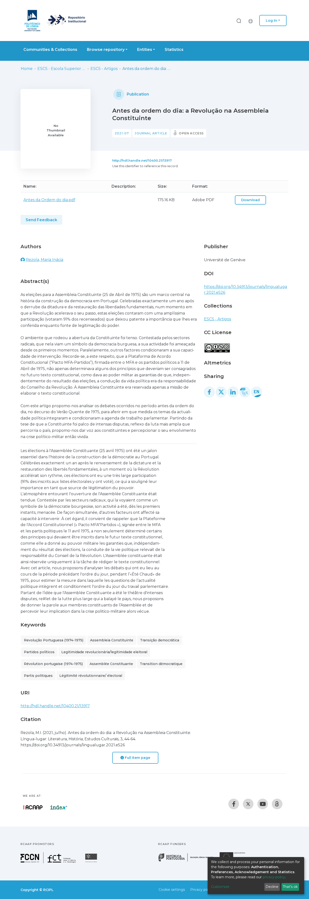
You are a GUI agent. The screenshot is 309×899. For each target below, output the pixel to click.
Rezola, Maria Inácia (44, 259)
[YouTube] (262, 804)
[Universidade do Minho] (91, 862)
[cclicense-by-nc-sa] (217, 345)
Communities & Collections (50, 49)
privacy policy (274, 877)
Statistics (174, 49)
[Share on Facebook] (209, 392)
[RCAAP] (277, 804)
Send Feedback (41, 220)
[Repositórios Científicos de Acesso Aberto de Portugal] (33, 807)
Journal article (151, 133)
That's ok (290, 887)
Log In (271, 20)
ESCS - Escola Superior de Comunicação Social (61, 68)
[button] (251, 20)
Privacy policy (201, 889)
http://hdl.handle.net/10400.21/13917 (142, 160)
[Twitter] (248, 804)
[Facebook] (233, 804)
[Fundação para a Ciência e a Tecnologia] (49, 862)
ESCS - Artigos (104, 68)
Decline (272, 887)
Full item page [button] (137, 757)
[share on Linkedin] (233, 392)
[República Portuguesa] (188, 861)
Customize (220, 887)
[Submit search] (238, 21)
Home (27, 68)
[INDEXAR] (58, 807)
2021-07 (122, 133)
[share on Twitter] (221, 392)
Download (250, 200)
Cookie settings (172, 889)
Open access (191, 133)
